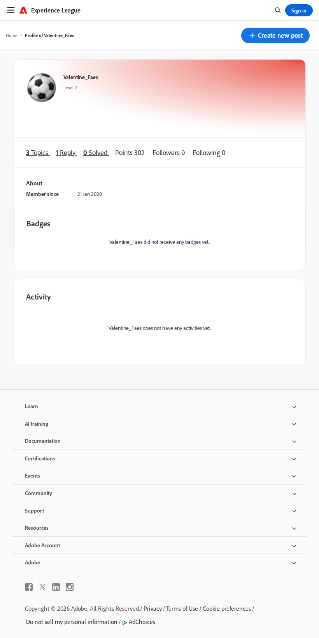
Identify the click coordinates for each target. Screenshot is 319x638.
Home (12, 35)
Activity (38, 296)
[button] (275, 35)
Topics (38, 152)
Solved (96, 152)
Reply (66, 152)
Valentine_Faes (80, 77)
